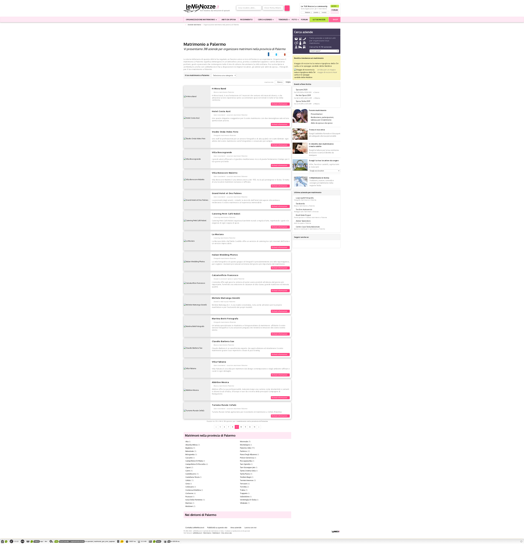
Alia (186, 441)
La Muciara (218, 234)
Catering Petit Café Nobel (226, 213)
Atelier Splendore (303, 221)
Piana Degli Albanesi (248, 454)
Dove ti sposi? (315, 51)
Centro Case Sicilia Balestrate (308, 227)
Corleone (189, 493)
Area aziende (235, 527)
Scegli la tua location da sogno (324, 160)
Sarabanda (300, 203)
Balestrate (189, 451)
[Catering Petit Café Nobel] (195, 220)
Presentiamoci (316, 114)
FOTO (294, 19)
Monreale (244, 441)
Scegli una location (317, 171)
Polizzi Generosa (247, 458)
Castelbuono (190, 474)
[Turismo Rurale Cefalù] (194, 410)
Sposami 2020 (301, 89)
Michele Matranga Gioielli (226, 298)
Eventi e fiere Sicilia (302, 84)
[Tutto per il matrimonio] (184, 24)
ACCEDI (334, 6)
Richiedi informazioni (280, 104)
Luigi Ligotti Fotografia (305, 198)
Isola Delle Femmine (193, 500)
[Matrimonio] (209, 8)
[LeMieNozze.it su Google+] (311, 237)
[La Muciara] (189, 241)
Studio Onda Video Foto (225, 131)
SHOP (335, 19)
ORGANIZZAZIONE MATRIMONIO (200, 19)
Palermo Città (245, 448)
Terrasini (243, 484)
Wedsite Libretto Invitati (315, 12)
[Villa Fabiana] (190, 368)
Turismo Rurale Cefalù (224, 405)
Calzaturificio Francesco (225, 275)
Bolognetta (189, 454)
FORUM (304, 19)
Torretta (243, 487)
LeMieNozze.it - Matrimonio (202, 533)
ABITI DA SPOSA (229, 19)
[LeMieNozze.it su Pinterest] (321, 237)
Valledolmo (245, 496)
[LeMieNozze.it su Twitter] (314, 237)
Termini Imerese (246, 480)
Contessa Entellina (193, 490)
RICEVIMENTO (246, 19)
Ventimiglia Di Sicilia (248, 500)
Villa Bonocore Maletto (224, 173)
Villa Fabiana (219, 361)
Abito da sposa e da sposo (322, 123)
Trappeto (244, 493)
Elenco (279, 82)
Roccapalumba (246, 461)
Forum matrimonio (317, 110)
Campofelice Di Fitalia (194, 461)
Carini (187, 471)
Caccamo (189, 458)
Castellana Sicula (192, 477)
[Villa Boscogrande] (192, 159)
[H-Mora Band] (190, 96)
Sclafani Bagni (245, 477)
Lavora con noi (250, 527)
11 (245, 427)
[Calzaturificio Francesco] (194, 283)
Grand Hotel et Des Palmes (227, 193)
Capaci (188, 467)
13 (254, 427)
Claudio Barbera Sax (223, 341)
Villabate (243, 503)
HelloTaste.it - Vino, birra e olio (222, 533)
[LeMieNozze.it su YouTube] (318, 237)
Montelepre (245, 445)
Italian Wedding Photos (225, 254)
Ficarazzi (188, 496)
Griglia (288, 82)
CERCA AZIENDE (265, 19)
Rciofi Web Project (303, 215)
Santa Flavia (245, 474)
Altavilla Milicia (191, 445)
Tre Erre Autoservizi (304, 209)
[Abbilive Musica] (191, 390)
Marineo (188, 503)
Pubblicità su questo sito (217, 527)
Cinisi (187, 484)
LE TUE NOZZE (319, 19)
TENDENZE (283, 19)
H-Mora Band (219, 88)
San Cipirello (245, 464)
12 (250, 427)
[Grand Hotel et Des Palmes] (196, 200)
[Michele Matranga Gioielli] (195, 304)
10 (241, 427)
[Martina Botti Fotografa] (194, 326)
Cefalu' (188, 480)
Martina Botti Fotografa (225, 318)
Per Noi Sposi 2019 (303, 95)
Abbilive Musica (220, 382)
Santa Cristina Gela (248, 471)
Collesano (189, 487)
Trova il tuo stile (317, 130)
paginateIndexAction (77, 541)
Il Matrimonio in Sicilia (319, 178)
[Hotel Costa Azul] (192, 118)
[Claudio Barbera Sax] (193, 348)
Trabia (242, 490)
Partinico (243, 451)
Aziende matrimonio (194, 24)
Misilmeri (189, 506)
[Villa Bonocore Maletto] (194, 179)
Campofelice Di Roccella (195, 464)
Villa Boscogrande (222, 152)
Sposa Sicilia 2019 (303, 101)
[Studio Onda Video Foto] (194, 138)
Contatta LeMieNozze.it (194, 527)
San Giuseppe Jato (247, 467)
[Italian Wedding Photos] (194, 261)
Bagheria (189, 448)
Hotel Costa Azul (221, 111)
